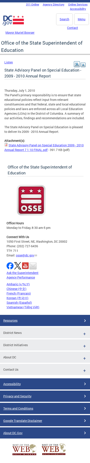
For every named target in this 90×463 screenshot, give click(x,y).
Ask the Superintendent (22, 273)
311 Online (32, 4)
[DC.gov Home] (13, 25)
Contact (72, 28)
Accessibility (78, 9)
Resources (10, 320)
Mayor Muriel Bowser (20, 32)
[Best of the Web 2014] (24, 455)
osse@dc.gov (25, 255)
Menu (81, 19)
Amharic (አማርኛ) (18, 284)
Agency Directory (53, 4)
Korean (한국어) (17, 298)
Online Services (78, 4)
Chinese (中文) (16, 289)
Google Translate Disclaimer (22, 421)
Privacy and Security (17, 396)
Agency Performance (21, 277)
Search (64, 19)
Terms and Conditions (18, 408)
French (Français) (19, 293)
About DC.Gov (12, 433)
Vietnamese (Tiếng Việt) (23, 307)
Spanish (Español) (19, 302)
